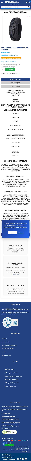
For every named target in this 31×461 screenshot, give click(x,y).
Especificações (15, 83)
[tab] (15, 79)
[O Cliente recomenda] (15, 322)
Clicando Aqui (15, 274)
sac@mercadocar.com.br (9, 416)
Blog (5, 352)
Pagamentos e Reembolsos (14, 376)
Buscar (28, 7)
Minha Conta (10, 369)
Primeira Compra (11, 386)
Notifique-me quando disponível (11, 58)
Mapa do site (7, 355)
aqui (6, 410)
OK (12, 232)
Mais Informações (15, 79)
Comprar (10, 69)
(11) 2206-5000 (6, 413)
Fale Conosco (16, 403)
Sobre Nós (6, 342)
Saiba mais (21, 233)
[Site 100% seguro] (8, 445)
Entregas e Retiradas (12, 373)
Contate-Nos (15, 86)
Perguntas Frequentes (12, 383)
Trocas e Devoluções (12, 379)
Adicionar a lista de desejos (9, 64)
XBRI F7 (8, 52)
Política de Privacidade (10, 345)
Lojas (5, 338)
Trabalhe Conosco (9, 348)
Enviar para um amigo (8, 67)
